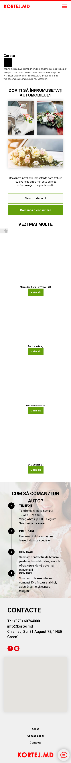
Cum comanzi (35, 735)
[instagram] (16, 648)
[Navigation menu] (64, 6)
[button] (35, 210)
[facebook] (10, 648)
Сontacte (35, 742)
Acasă (35, 728)
